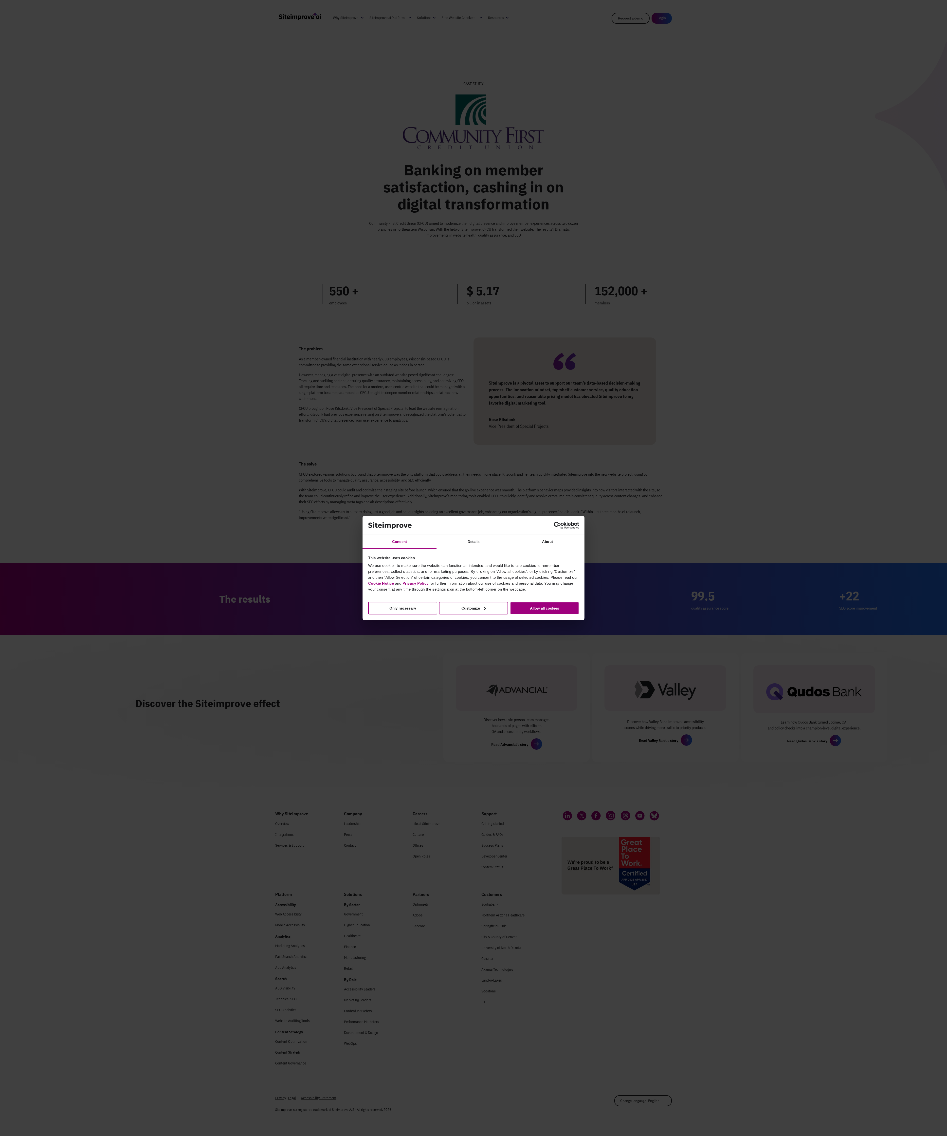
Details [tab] (474, 542)
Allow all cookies (544, 608)
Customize (470, 608)
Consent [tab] (399, 542)
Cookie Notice (381, 583)
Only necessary (402, 608)
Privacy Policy (415, 583)
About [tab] (547, 542)
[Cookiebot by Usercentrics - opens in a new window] (557, 525)
